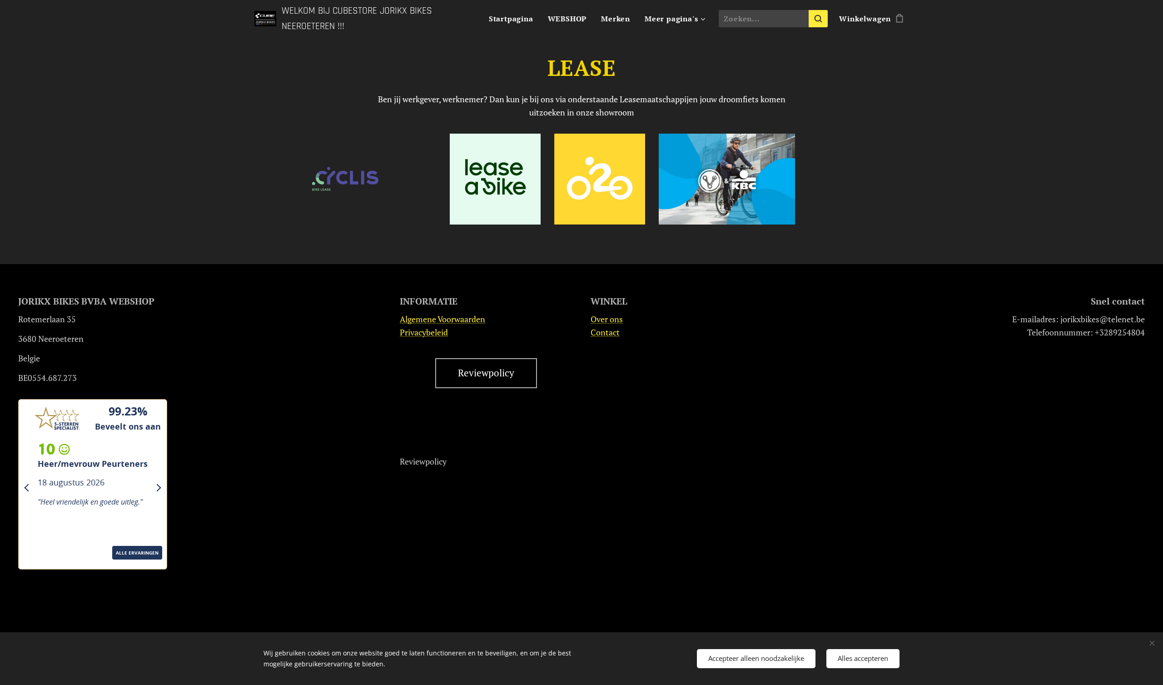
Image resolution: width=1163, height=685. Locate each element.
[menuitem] (514, 18)
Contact (605, 332)
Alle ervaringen (51, 565)
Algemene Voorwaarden (442, 319)
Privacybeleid (424, 332)
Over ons (607, 319)
